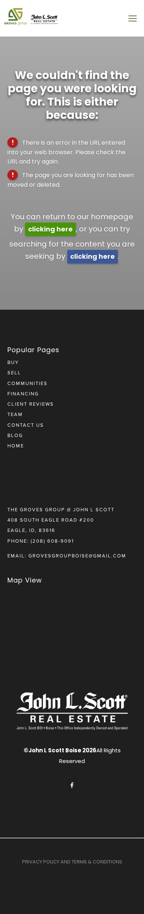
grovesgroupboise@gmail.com (77, 555)
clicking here (50, 229)
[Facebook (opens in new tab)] (72, 785)
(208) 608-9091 (52, 540)
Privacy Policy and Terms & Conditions (72, 861)
